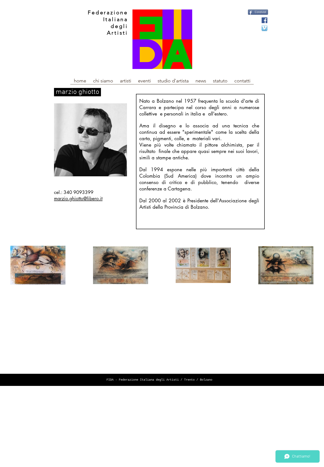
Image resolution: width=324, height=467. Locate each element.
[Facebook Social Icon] (264, 20)
